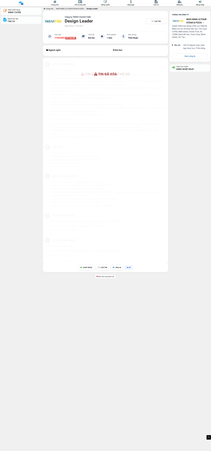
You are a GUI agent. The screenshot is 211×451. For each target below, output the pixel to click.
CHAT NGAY (87, 267)
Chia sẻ (118, 267)
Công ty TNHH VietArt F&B (78, 17)
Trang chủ (49, 9)
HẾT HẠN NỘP (70, 38)
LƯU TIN (157, 21)
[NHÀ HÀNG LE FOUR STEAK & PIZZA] (53, 21)
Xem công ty (190, 56)
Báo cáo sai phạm (106, 276)
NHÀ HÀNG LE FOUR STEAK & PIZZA (70, 9)
